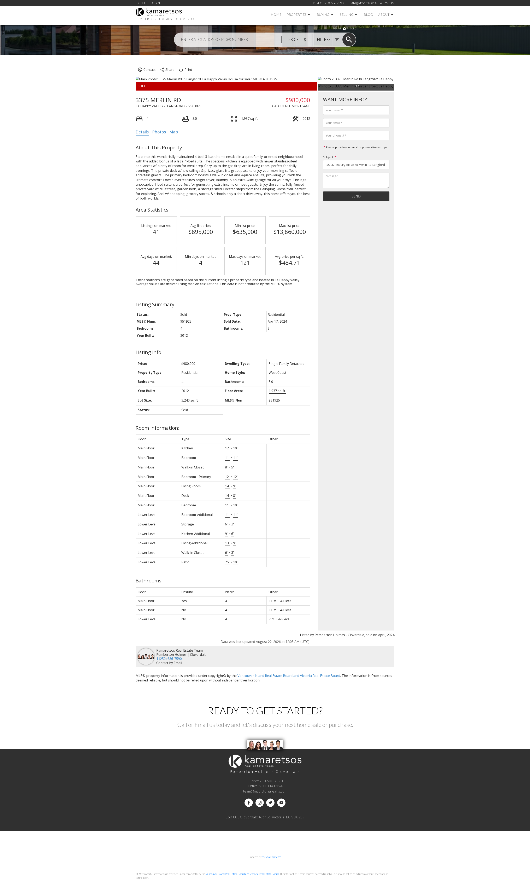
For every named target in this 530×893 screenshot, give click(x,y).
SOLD (353, 28)
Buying (323, 14)
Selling (347, 14)
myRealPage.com (271, 857)
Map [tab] (173, 132)
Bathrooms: (149, 580)
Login (155, 3)
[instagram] (259, 803)
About (383, 14)
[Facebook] (249, 803)
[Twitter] (270, 803)
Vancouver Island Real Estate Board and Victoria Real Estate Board (288, 675)
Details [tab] (142, 132)
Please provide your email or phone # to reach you (357, 147)
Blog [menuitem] (368, 14)
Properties (297, 14)
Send (356, 196)
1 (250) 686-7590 (169, 658)
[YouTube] (281, 803)
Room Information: (157, 427)
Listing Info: (149, 352)
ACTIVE (337, 28)
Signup (141, 3)
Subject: (328, 157)
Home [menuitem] (276, 14)
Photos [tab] (159, 132)
